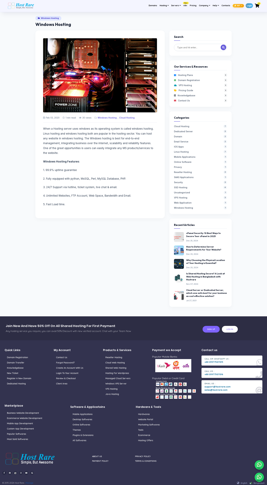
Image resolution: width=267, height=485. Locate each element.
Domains (153, 5)
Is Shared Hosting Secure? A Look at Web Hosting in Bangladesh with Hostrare (205, 276)
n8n (185, 4)
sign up (211, 329)
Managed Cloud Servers (117, 378)
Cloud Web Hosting (115, 362)
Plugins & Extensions (83, 435)
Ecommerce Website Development (24, 418)
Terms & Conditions (146, 461)
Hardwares (144, 414)
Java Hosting (112, 394)
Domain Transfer (15, 362)
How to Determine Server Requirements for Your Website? (203, 248)
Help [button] (216, 5)
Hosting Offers (145, 440)
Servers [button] (175, 5)
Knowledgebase (15, 367)
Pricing (193, 5)
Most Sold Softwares (17, 439)
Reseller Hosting (113, 357)
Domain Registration (17, 357)
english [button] (243, 483)
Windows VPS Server (116, 383)
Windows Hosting (107, 117)
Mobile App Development (20, 423)
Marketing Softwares (149, 424)
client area (61, 383)
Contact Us (61, 357)
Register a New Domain (19, 378)
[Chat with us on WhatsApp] (259, 465)
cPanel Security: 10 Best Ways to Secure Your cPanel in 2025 (203, 235)
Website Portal (145, 419)
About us (97, 456)
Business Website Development (23, 413)
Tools (140, 430)
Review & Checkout (66, 378)
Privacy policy (143, 456)
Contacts (226, 5)
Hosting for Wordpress (117, 373)
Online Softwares (81, 424)
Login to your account (67, 373)
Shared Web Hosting (115, 367)
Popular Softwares (16, 434)
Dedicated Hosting (16, 383)
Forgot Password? (65, 362)
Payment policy (100, 461)
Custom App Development (20, 428)
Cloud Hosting (127, 117)
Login (249, 5)
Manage (29, 483)
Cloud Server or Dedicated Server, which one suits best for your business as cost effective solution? (206, 293)
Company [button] (205, 5)
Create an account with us (69, 367)
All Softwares (79, 440)
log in (230, 329)
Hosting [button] (163, 5)
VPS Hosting (111, 388)
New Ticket (12, 373)
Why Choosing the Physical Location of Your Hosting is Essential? (205, 262)
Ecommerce (144, 435)
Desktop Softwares (82, 419)
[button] (238, 5)
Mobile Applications (83, 414)
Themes (77, 430)
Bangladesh (259, 483)
